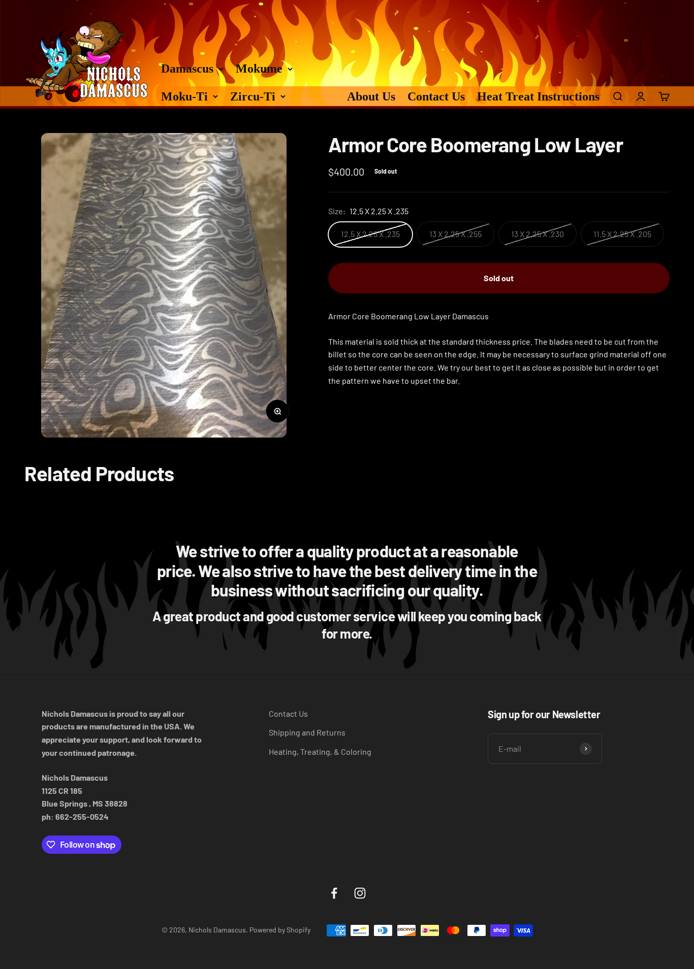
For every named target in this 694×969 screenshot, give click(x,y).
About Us (371, 96)
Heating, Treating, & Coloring (320, 751)
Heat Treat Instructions (538, 96)
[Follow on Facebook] (334, 893)
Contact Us (436, 96)
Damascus (187, 68)
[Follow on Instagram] (360, 893)
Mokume (259, 68)
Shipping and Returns (307, 732)
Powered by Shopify (279, 929)
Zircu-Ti (252, 96)
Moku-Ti (184, 96)
